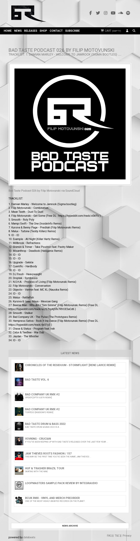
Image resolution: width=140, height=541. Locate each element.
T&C (117, 535)
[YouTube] (113, 13)
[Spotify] (128, 13)
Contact (56, 30)
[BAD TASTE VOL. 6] (70, 385)
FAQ (109, 535)
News (18, 30)
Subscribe (72, 30)
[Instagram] (105, 13)
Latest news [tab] (70, 353)
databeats (29, 537)
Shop (43, 30)
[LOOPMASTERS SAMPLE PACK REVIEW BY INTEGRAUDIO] (70, 488)
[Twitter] (98, 13)
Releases (30, 30)
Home (8, 30)
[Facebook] (90, 13)
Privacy (127, 535)
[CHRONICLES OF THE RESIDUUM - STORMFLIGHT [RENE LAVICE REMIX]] (70, 370)
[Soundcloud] (120, 13)
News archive (70, 525)
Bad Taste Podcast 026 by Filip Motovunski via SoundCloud (44, 190)
